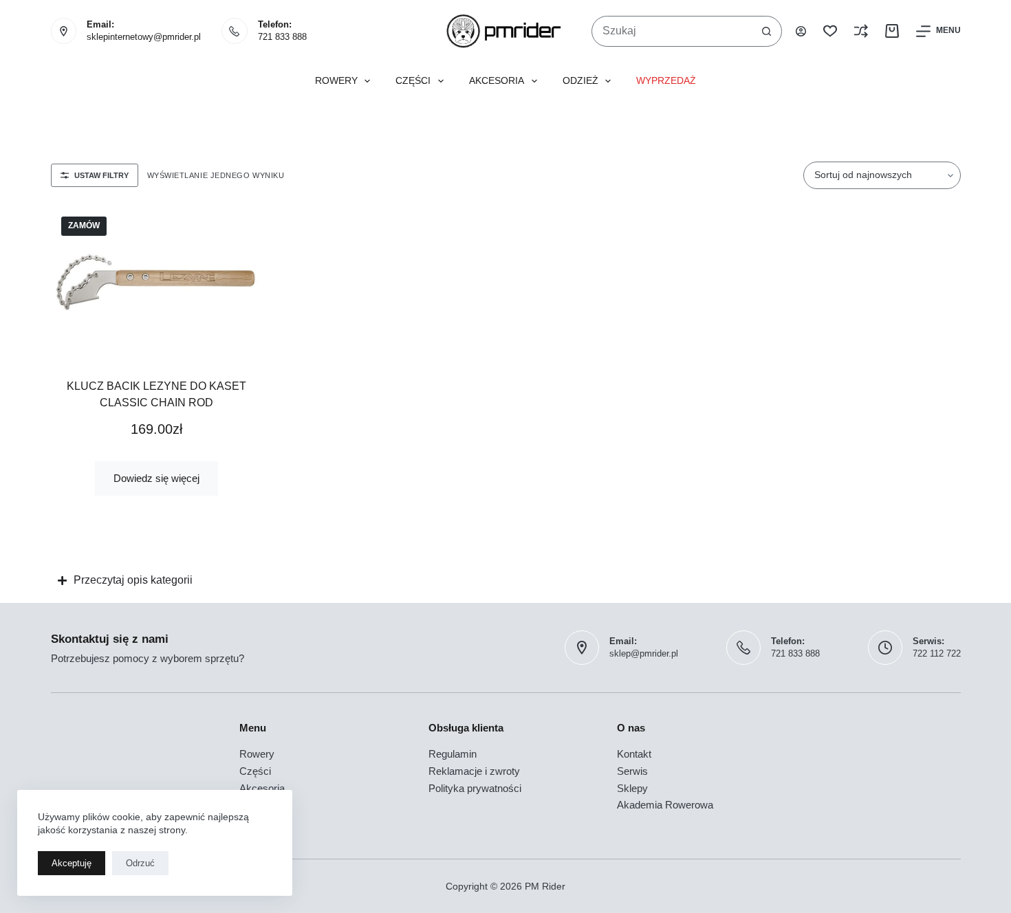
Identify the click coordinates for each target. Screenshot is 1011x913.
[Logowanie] (801, 31)
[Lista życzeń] (830, 31)
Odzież (580, 81)
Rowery (336, 81)
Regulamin (452, 754)
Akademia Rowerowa (665, 805)
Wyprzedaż (666, 81)
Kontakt (634, 754)
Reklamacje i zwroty (474, 771)
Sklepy (632, 788)
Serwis (632, 771)
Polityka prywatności (474, 788)
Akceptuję (71, 863)
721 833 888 (282, 37)
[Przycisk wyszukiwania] (766, 31)
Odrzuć (140, 863)
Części (413, 81)
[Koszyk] (892, 31)
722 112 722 (937, 653)
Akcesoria (496, 81)
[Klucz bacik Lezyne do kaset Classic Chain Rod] (157, 282)
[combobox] (672, 31)
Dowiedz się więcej (156, 478)
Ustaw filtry (101, 175)
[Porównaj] (861, 31)
